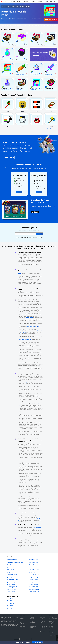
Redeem (31, 621)
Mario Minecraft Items (33, 582)
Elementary (51, 621)
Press (21, 621)
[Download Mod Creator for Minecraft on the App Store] (35, 212)
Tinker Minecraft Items (33, 562)
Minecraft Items (10, 605)
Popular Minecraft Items (12, 592)
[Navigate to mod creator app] (15, 209)
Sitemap (22, 625)
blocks (38, 326)
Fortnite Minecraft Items (12, 582)
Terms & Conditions (9, 639)
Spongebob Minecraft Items (12, 579)
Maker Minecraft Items (33, 571)
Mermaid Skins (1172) (6, 25)
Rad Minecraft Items (11, 591)
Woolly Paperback (20, 74)
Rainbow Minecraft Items (34, 574)
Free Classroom (52, 619)
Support (40, 1)
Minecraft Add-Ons (11, 603)
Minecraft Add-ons (43, 626)
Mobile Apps (22, 623)
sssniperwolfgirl (49, 74)
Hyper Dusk (33, 89)
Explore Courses (9, 157)
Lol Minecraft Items (33, 587)
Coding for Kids (6, 6)
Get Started (19, 192)
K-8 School (51, 627)
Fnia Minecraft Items (11, 587)
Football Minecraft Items (12, 577)
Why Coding (32, 622)
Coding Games (42, 617)
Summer (31, 627)
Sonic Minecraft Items (11, 589)
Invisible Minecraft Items (12, 569)
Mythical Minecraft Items (34, 591)
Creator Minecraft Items (11, 571)
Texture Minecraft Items (33, 559)
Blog (21, 617)
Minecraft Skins (10, 600)
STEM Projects (52, 633)
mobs (33, 326)
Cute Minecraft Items (33, 572)
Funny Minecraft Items (11, 576)
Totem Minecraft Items (11, 561)
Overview (32, 617)
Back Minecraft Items (11, 572)
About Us (22, 618)
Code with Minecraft (11, 608)
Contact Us (33, 639)
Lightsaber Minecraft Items (12, 581)
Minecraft (12, 6)
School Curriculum (53, 618)
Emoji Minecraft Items (11, 566)
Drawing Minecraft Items (34, 561)
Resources (33, 1)
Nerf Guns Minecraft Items (34, 589)
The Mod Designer (29, 317)
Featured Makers (33, 623)
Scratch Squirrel (34, 74)
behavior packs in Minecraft (25, 339)
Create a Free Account (38, 642)
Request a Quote (52, 635)
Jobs (21, 622)
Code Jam (41, 630)
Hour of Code (42, 631)
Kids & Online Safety (23, 639)
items (30, 326)
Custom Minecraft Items (12, 559)
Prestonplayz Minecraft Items (34, 569)
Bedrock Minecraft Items (34, 584)
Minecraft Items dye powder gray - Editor (15, 562)
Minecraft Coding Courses (24, 382)
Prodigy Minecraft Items (33, 579)
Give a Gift (32, 619)
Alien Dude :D (19, 89)
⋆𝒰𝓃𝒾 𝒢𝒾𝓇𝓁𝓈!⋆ (19, 44)
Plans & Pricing (33, 625)
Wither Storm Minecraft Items (13, 567)
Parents (19, 1)
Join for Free (49, 1)
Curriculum (32, 618)
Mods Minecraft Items (11, 564)
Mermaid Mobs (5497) (17, 25)
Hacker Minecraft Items (33, 576)
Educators (25, 1)
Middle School (52, 622)
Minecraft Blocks (10, 602)
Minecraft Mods (10, 607)
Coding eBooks (23, 626)
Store (21, 627)
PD (49, 631)
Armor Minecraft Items (33, 592)
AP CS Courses (52, 625)
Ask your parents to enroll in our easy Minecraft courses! (29, 230)
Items (17, 6)
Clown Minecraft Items (33, 586)
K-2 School (51, 626)
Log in (55, 1)
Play (14, 1)
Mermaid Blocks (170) (40, 25)
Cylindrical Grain (34, 44)
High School (51, 623)
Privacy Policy (16, 639)
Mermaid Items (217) (29, 25)
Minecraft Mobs (10, 598)
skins (27, 326)
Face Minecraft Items (11, 584)
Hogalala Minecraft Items (34, 564)
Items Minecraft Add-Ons (34, 577)
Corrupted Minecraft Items (34, 581)
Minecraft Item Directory (12, 586)
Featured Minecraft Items (12, 574)
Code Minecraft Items (33, 566)
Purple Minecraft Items (33, 567)
